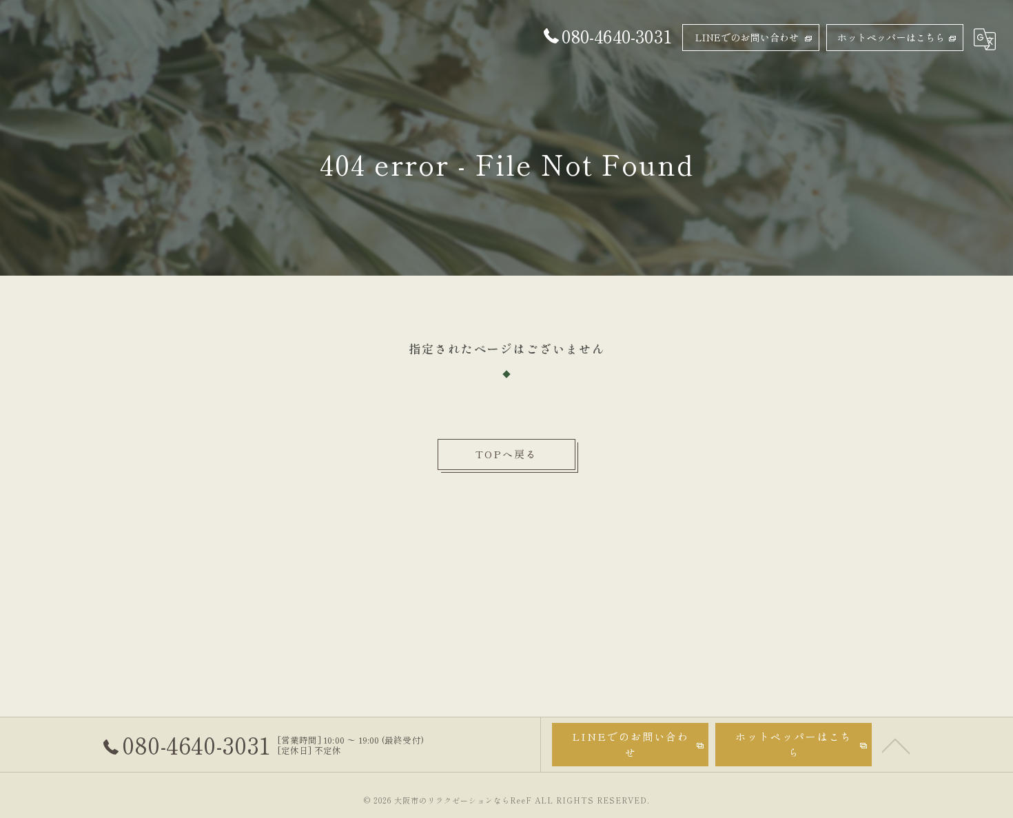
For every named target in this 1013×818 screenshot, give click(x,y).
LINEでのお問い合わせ (747, 37)
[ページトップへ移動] (896, 745)
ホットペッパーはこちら (891, 37)
